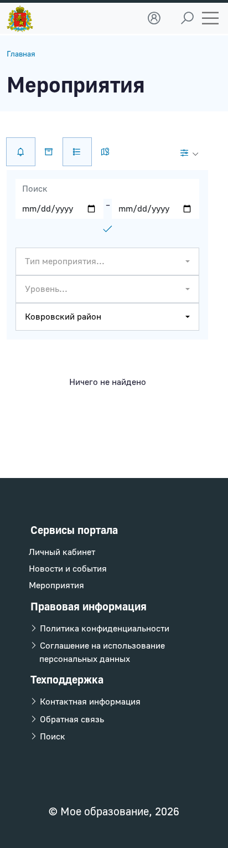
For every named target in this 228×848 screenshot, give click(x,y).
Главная (21, 54)
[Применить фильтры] (107, 229)
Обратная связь (71, 719)
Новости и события (68, 568)
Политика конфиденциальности (103, 628)
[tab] (77, 152)
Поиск (51, 736)
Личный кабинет (62, 552)
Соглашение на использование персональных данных (101, 652)
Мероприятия (56, 585)
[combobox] (107, 261)
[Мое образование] (20, 16)
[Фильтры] (189, 153)
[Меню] (210, 18)
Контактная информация (89, 701)
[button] (154, 18)
